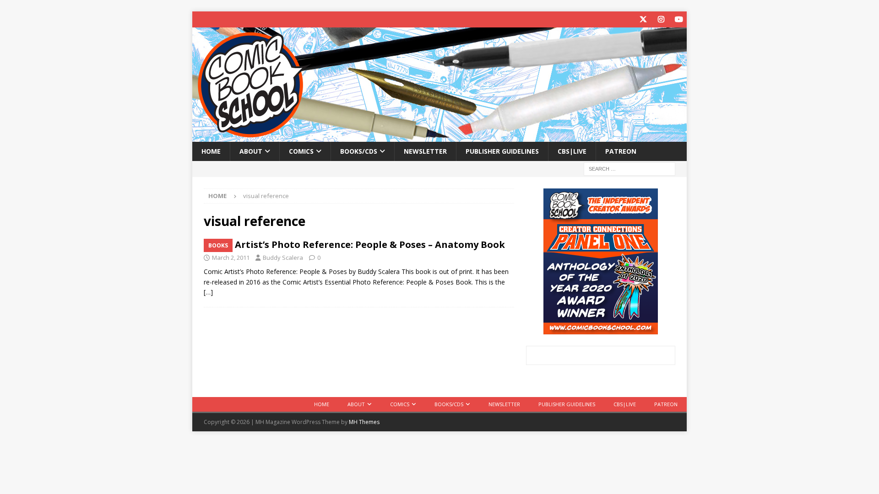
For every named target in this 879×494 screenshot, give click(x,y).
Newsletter (425, 151)
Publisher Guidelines (502, 151)
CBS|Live (572, 151)
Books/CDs (358, 151)
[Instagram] (661, 19)
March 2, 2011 (231, 257)
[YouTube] (679, 19)
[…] (208, 292)
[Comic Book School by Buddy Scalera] (439, 136)
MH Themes (364, 422)
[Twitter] (643, 19)
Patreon (620, 151)
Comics (301, 151)
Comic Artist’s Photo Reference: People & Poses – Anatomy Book (354, 244)
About (250, 151)
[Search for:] (629, 168)
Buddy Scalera (283, 257)
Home (211, 151)
